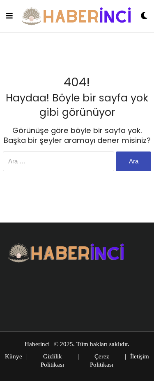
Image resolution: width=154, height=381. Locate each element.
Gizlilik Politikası (52, 360)
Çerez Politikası (101, 360)
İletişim (139, 356)
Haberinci (37, 344)
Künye (13, 356)
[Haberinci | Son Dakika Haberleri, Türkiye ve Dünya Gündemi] (76, 16)
